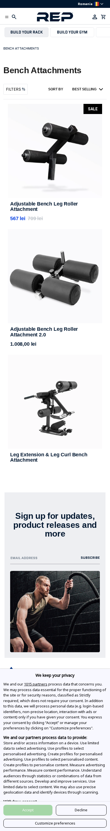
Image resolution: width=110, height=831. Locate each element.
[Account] (94, 17)
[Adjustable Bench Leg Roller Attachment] (55, 151)
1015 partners (35, 684)
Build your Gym (72, 32)
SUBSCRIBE (90, 557)
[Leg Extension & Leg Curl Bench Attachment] (55, 402)
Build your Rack (26, 32)
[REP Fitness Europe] (55, 16)
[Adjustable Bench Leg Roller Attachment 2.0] (55, 276)
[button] (7, 17)
